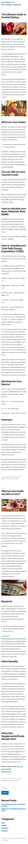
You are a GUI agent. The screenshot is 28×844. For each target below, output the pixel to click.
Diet (3, 5)
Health (15, 5)
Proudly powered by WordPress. (18, 838)
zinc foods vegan (6, 771)
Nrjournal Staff (6, 476)
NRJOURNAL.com (8, 2)
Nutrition (9, 5)
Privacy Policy (4, 840)
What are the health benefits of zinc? (12, 493)
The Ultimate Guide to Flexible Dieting (13, 16)
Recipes (16, 478)
